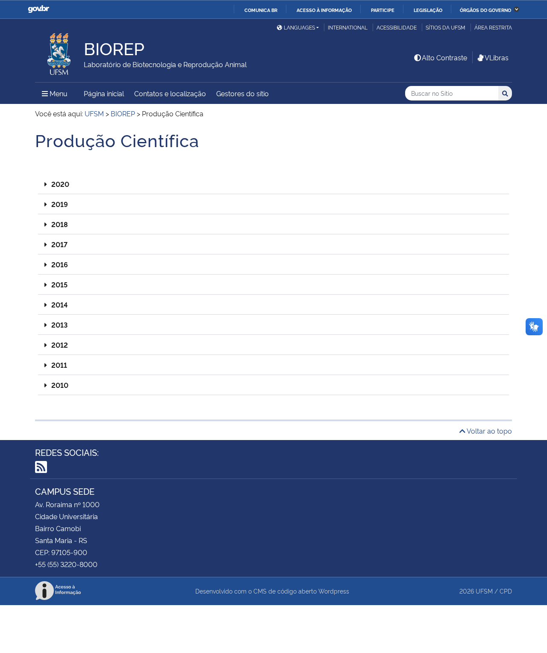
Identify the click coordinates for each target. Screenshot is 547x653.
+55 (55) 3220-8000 (66, 564)
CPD (506, 591)
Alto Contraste (444, 57)
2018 (59, 224)
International (348, 27)
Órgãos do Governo (485, 9)
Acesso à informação (324, 9)
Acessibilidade (396, 27)
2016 (59, 264)
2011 (59, 364)
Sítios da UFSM (445, 27)
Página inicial (104, 93)
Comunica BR (260, 9)
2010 (59, 385)
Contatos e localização (170, 93)
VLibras (497, 57)
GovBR (38, 9)
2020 (60, 184)
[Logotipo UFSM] (59, 51)
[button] (273, 184)
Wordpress (333, 591)
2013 (59, 324)
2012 (59, 344)
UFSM (484, 591)
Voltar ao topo (488, 430)
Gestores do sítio (242, 93)
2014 (59, 304)
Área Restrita (493, 27)
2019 (59, 204)
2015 (59, 284)
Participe (382, 9)
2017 (59, 244)
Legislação (428, 9)
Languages (299, 27)
